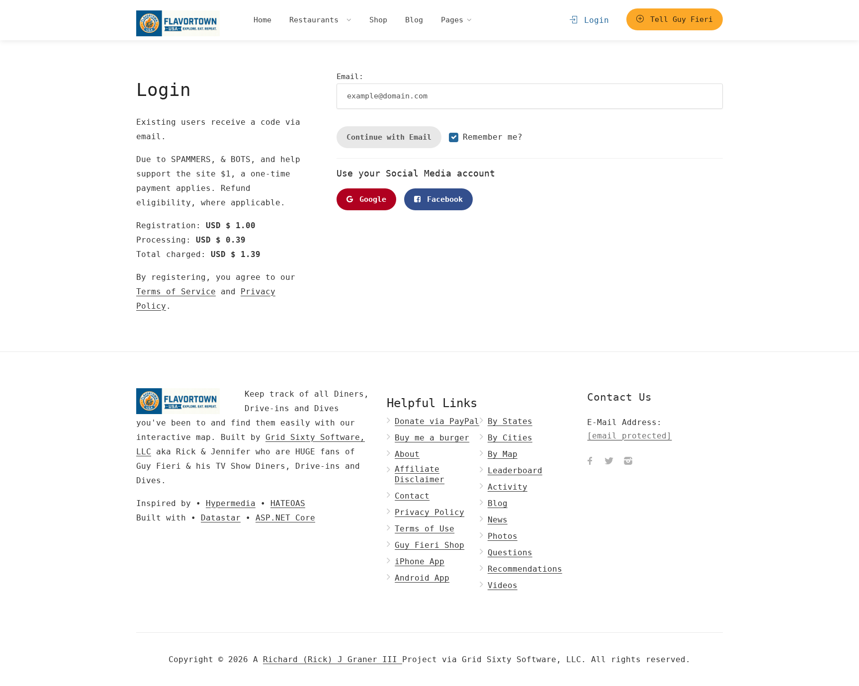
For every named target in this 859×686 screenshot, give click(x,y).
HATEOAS (287, 503)
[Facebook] (590, 462)
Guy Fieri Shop (429, 545)
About (407, 454)
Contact (412, 496)
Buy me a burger (432, 437)
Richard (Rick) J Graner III (332, 659)
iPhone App (419, 561)
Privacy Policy (429, 512)
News (498, 519)
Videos (502, 585)
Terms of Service (176, 291)
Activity (507, 487)
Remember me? (492, 137)
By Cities (510, 437)
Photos (502, 536)
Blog (414, 19)
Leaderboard (515, 470)
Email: (350, 76)
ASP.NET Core (285, 517)
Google (370, 199)
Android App (422, 578)
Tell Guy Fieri (679, 19)
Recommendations (525, 569)
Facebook (443, 199)
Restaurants (316, 19)
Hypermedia (231, 503)
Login (594, 20)
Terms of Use (424, 528)
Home (262, 19)
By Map (502, 454)
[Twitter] (609, 462)
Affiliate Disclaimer (419, 474)
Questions (510, 552)
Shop (378, 19)
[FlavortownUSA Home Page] (178, 23)
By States (510, 421)
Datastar (221, 517)
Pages (452, 19)
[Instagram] (627, 462)
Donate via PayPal (437, 421)
